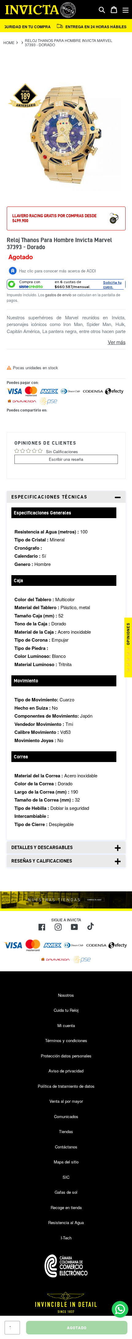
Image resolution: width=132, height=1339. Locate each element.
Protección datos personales (66, 1056)
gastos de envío (58, 294)
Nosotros (66, 995)
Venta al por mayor (66, 1101)
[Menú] (125, 10)
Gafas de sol (66, 1192)
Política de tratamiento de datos (66, 1086)
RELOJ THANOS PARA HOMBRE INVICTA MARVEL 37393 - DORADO (68, 42)
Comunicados (66, 1116)
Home (8, 42)
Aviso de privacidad (66, 1071)
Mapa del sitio (66, 1162)
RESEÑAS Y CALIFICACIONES (41, 860)
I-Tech (66, 1238)
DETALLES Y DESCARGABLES (42, 847)
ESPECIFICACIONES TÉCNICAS (49, 496)
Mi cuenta (66, 1025)
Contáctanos (66, 1147)
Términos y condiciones (66, 1040)
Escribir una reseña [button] (66, 459)
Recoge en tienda (66, 1207)
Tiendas (66, 1131)
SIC (66, 1177)
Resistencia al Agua (66, 1222)
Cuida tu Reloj (66, 1010)
